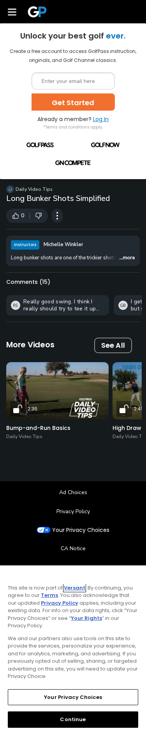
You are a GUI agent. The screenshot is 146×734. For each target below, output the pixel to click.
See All (113, 345)
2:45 (139, 408)
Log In (101, 119)
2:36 (32, 408)
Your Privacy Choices (80, 530)
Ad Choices (73, 492)
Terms (49, 595)
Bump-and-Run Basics (38, 428)
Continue (73, 719)
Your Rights (86, 618)
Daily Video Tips (34, 189)
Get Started (73, 102)
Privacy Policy (73, 511)
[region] (73, 649)
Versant (74, 587)
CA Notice (73, 548)
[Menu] (12, 11)
